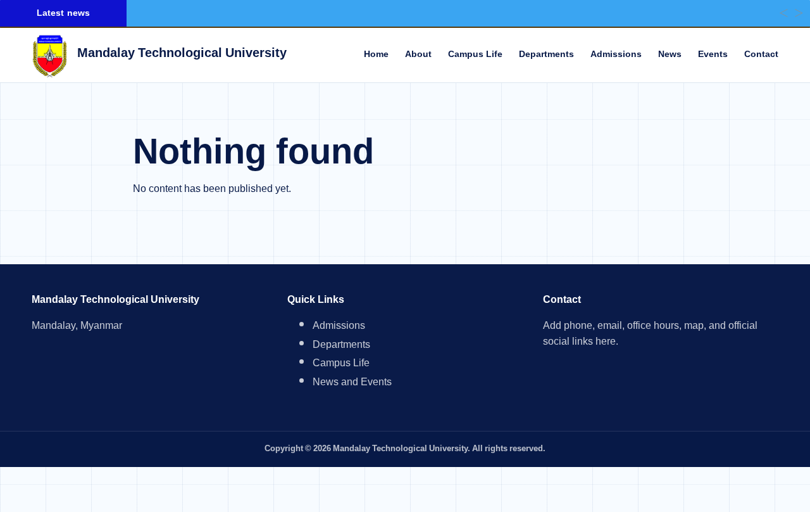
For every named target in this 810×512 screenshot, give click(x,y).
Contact (761, 55)
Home (376, 55)
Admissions (616, 55)
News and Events (352, 384)
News (670, 55)
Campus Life (475, 55)
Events (713, 55)
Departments (546, 55)
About (418, 55)
